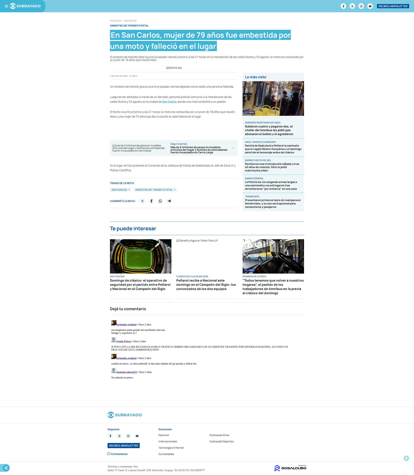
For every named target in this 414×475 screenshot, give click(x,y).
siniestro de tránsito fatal (154, 189)
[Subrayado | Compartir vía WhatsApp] (160, 201)
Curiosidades (166, 454)
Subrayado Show (219, 435)
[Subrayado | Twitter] (352, 6)
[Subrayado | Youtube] (370, 6)
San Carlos (130, 21)
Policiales (115, 21)
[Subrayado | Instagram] (361, 6)
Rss (136, 466)
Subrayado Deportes (221, 441)
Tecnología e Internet (171, 447)
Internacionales (167, 441)
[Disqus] (207, 359)
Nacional (163, 435)
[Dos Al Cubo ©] (290, 470)
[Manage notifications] (406, 458)
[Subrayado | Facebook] (343, 6)
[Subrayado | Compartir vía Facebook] (151, 201)
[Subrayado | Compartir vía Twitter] (142, 201)
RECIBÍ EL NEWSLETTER (393, 6)
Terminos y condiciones (120, 466)
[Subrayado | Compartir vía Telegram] (169, 201)
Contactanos (119, 454)
